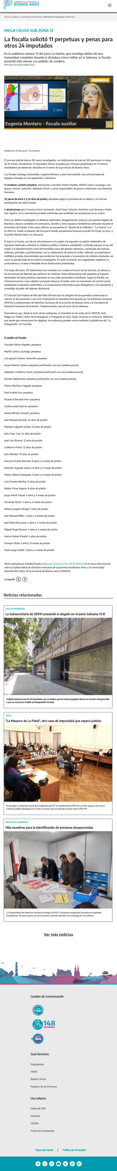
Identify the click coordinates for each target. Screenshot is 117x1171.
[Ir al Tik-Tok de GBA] (72, 1163)
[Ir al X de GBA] (44, 1163)
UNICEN (78, 563)
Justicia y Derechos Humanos (27, 16)
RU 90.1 (69, 563)
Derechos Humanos (54, 16)
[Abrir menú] (109, 5)
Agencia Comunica (53, 563)
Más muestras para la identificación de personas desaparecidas (49, 827)
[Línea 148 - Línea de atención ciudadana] (37, 1010)
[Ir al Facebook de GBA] (38, 1163)
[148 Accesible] (43, 1024)
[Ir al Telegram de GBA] (65, 1163)
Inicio (7, 16)
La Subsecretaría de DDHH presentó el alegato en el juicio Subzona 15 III (55, 614)
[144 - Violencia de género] (37, 1038)
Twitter (18, 579)
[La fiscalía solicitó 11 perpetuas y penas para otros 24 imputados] (58, 106)
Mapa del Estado (44, 1150)
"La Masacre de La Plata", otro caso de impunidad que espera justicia (53, 721)
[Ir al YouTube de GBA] (58, 1163)
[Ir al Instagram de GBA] (51, 1163)
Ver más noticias (58, 934)
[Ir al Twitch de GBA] (79, 1163)
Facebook (24, 579)
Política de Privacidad (74, 1150)
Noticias (70, 16)
